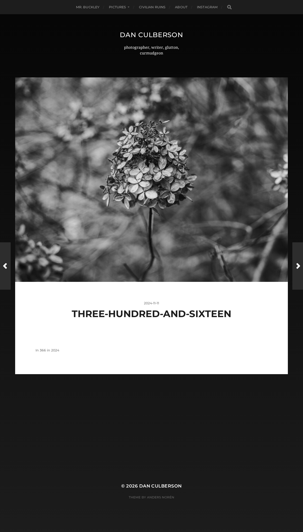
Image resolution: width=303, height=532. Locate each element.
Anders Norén (160, 497)
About (181, 7)
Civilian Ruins (152, 7)
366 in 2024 (49, 350)
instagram (207, 7)
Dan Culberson (151, 35)
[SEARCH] (229, 7)
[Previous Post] (5, 266)
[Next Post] (297, 266)
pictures (117, 7)
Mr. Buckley (88, 7)
